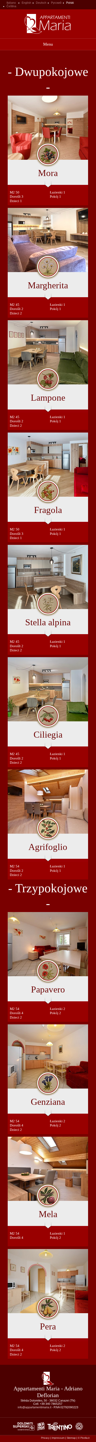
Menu (48, 44)
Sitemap (71, 1437)
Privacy (45, 1437)
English (26, 2)
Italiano (11, 2)
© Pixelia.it (83, 1437)
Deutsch (41, 2)
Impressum (58, 1437)
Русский (56, 2)
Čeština (11, 6)
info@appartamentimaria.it (34, 1407)
